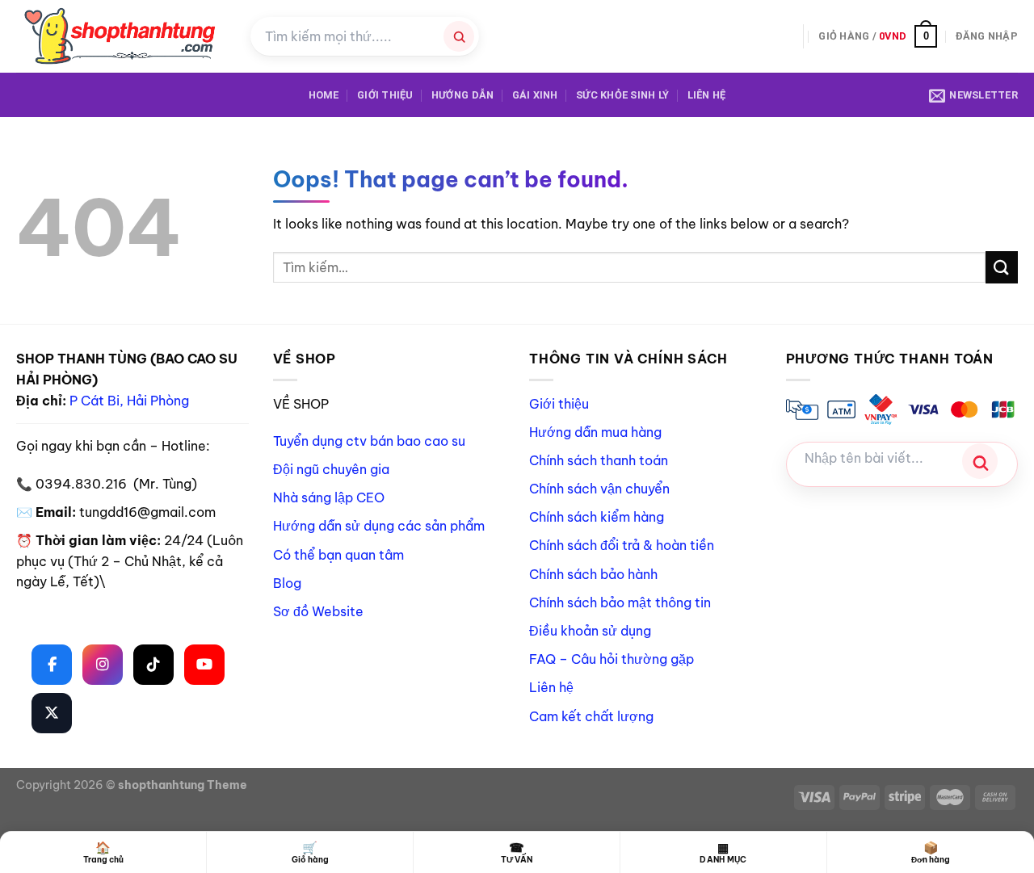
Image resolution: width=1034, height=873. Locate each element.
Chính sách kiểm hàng (596, 517)
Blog (287, 583)
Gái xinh (535, 95)
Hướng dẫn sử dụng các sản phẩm (379, 526)
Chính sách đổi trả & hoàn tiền (621, 545)
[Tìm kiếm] (458, 36)
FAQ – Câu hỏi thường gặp (611, 659)
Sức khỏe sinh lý (622, 95)
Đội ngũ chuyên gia (331, 469)
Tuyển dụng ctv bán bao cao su (369, 441)
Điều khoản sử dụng (590, 631)
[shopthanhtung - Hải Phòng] (121, 36)
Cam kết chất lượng (591, 716)
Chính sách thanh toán (598, 460)
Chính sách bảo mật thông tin (620, 602)
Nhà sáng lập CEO (329, 497)
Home (324, 95)
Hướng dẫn (462, 95)
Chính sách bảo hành (593, 574)
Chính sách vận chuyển (599, 489)
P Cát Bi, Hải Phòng (129, 400)
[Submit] (1002, 267)
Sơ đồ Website (318, 611)
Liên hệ (706, 95)
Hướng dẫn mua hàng (595, 432)
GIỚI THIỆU (385, 95)
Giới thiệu (559, 404)
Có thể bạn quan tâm (338, 555)
